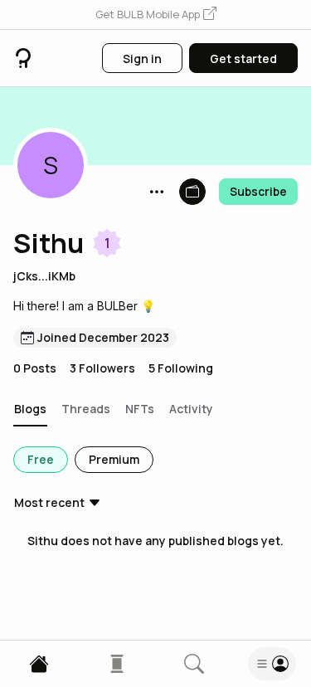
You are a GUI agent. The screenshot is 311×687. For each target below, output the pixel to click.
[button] (155, 15)
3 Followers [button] (102, 368)
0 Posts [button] (34, 368)
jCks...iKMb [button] (44, 276)
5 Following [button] (180, 368)
